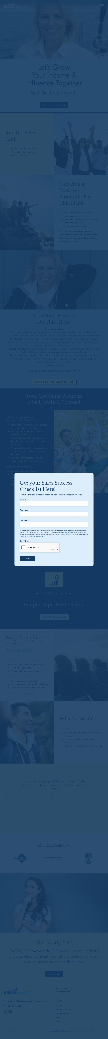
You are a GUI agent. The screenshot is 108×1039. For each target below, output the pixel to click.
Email (23, 499)
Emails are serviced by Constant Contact (32, 536)
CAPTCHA (24, 541)
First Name (25, 510)
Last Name (24, 520)
